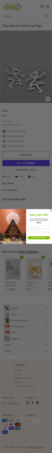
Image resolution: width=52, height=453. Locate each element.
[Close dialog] (50, 210)
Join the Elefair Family (39, 237)
